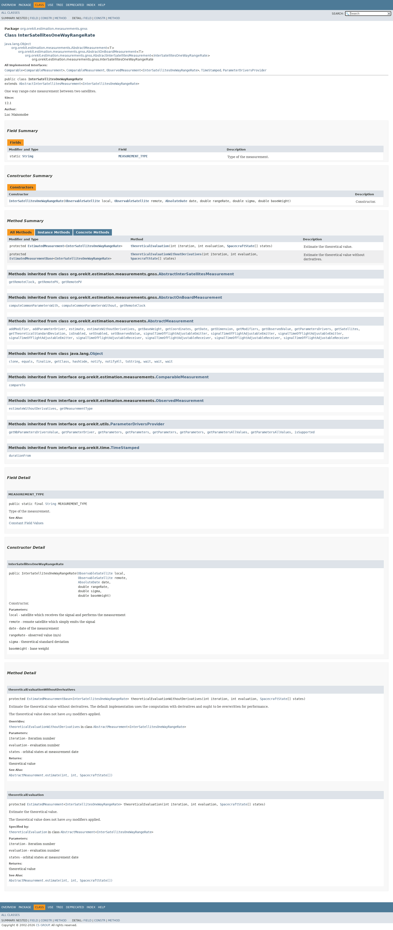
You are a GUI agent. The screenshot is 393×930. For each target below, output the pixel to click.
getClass (61, 361)
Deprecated (75, 5)
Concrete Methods (92, 232)
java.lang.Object (18, 44)
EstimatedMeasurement (46, 246)
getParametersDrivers (313, 329)
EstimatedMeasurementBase (31, 258)
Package (25, 5)
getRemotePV (48, 282)
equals (27, 361)
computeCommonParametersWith (33, 305)
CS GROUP (43, 925)
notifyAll (113, 361)
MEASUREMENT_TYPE (133, 156)
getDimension (222, 329)
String (27, 156)
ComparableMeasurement (44, 70)
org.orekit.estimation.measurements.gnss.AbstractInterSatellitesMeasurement (88, 55)
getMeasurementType (76, 408)
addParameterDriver (49, 329)
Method (60, 18)
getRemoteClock (21, 282)
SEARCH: (338, 13)
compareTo (17, 385)
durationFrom (20, 455)
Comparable (14, 70)
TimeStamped (211, 70)
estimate (76, 329)
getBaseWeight (150, 329)
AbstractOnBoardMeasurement (190, 297)
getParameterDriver (78, 432)
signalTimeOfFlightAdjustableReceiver (109, 338)
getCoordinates (178, 329)
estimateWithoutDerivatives (110, 329)
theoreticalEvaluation (150, 246)
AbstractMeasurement (171, 321)
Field (34, 18)
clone (13, 361)
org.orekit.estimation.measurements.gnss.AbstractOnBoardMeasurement (77, 51)
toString (132, 361)
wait (147, 361)
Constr (46, 18)
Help (101, 5)
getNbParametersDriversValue (33, 432)
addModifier (19, 329)
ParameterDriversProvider (245, 70)
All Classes (10, 12)
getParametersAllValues (227, 432)
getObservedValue (276, 329)
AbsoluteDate (176, 201)
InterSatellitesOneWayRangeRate (180, 55)
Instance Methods (54, 232)
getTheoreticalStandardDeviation (37, 333)
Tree (59, 5)
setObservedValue (125, 333)
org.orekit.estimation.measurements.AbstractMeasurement (59, 48)
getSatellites (346, 329)
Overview (8, 5)
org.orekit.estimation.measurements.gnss (53, 28)
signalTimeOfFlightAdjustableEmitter (175, 333)
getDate (200, 329)
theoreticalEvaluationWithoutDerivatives (166, 254)
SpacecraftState (240, 246)
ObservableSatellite (82, 201)
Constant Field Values (26, 523)
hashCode (80, 361)
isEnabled (77, 333)
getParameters (110, 432)
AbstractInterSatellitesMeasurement (50, 83)
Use (50, 5)
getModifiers (247, 329)
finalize (43, 361)
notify (96, 361)
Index (91, 5)
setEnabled (98, 333)
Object (96, 353)
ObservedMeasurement (123, 70)
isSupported (305, 432)
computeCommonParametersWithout (89, 305)
